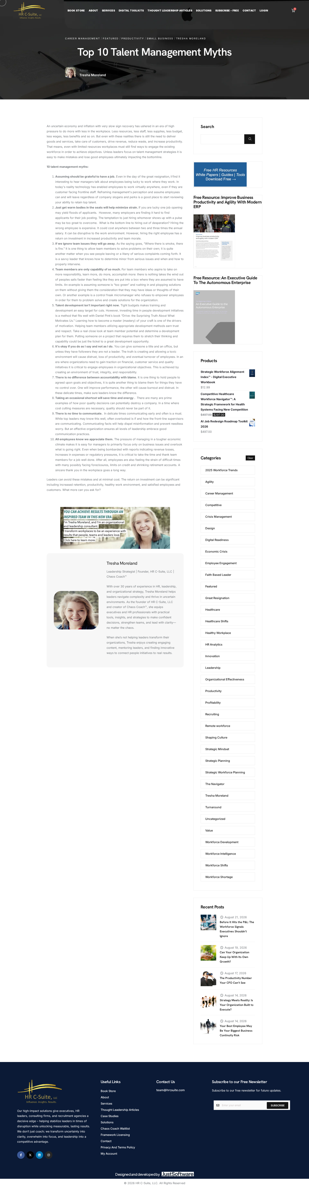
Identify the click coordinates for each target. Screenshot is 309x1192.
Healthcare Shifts (216, 621)
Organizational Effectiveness (224, 679)
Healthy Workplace (218, 633)
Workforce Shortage (219, 877)
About (93, 10)
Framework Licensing (115, 1135)
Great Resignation (217, 598)
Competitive (213, 505)
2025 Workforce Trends (221, 470)
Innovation (212, 656)
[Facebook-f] (21, 1155)
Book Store (76, 10)
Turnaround (213, 807)
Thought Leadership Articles (170, 10)
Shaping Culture (216, 737)
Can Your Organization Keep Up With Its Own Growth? (234, 956)
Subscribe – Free (227, 10)
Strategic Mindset (217, 749)
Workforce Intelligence (220, 853)
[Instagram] (48, 1155)
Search (207, 126)
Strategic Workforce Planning (225, 772)
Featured (111, 38)
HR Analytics (213, 644)
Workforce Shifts (216, 865)
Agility (209, 482)
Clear (250, 458)
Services (108, 10)
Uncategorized (215, 819)
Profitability (213, 702)
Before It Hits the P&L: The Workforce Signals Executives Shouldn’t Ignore (237, 929)
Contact (249, 10)
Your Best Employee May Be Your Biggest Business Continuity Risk (236, 1030)
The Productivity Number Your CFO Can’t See (236, 980)
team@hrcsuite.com (170, 1090)
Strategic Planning (217, 760)
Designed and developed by (137, 1174)
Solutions (204, 10)
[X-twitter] (30, 1155)
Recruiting (212, 714)
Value (209, 830)
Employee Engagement (221, 563)
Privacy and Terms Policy (118, 1147)
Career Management (82, 38)
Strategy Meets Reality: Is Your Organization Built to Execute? (236, 1004)
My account (109, 1153)
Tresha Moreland (191, 38)
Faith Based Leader (218, 575)
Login (264, 10)
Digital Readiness (217, 540)
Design (210, 528)
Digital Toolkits (131, 10)
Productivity (132, 38)
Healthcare (212, 609)
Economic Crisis (216, 551)
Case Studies (110, 1116)
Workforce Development (221, 842)
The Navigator (214, 784)
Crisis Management (218, 516)
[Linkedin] (39, 1155)
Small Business (160, 38)
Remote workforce (217, 726)
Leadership (212, 667)
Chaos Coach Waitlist (115, 1128)
